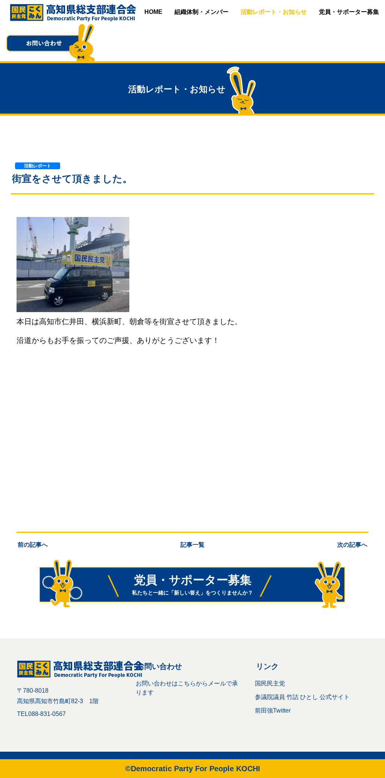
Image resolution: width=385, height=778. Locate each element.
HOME (153, 12)
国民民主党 (270, 683)
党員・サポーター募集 (349, 12)
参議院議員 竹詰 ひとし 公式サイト (302, 697)
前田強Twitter (273, 710)
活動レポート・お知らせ (274, 12)
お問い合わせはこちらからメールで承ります (187, 688)
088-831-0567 (47, 714)
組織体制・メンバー (201, 12)
